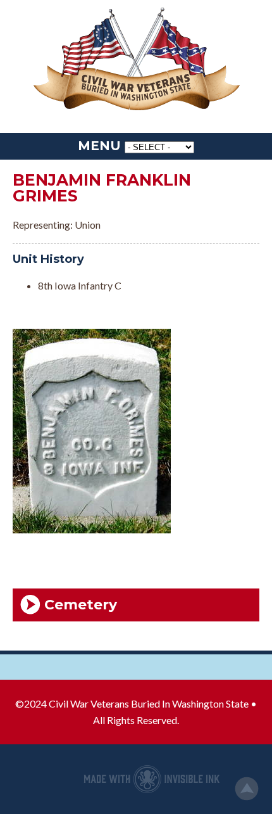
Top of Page (247, 788)
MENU (99, 145)
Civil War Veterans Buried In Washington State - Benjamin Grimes (136, 60)
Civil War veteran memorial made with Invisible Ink (152, 779)
